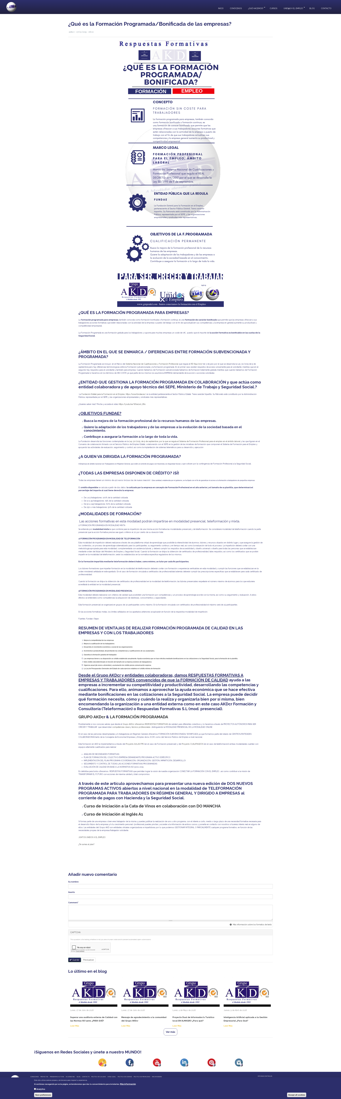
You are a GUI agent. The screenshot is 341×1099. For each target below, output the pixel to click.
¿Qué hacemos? (254, 8)
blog (78, 1076)
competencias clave (121, 727)
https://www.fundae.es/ (136, 394)
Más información (128, 1084)
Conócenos (236, 8)
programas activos (57, 1076)
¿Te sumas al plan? (86, 844)
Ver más (170, 1032)
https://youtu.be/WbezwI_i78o (132, 404)
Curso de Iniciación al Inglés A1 (113, 814)
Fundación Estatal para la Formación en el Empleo (103, 394)
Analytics (40, 1089)
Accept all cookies (296, 1095)
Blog (312, 8)
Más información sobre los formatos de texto (252, 924)
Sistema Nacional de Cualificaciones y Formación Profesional (152, 364)
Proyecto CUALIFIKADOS (192, 744)
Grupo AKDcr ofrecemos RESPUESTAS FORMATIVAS (145, 724)
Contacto (326, 8)
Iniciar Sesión (157, 1076)
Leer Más (74, 1026)
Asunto (71, 892)
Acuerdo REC (70, 1076)
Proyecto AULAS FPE (135, 744)
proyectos (44, 1076)
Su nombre (73, 882)
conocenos (34, 1076)
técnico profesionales (140, 727)
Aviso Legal (111, 1076)
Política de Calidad (98, 1076)
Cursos (273, 8)
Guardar (75, 960)
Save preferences (43, 1095)
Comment (73, 903)
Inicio (221, 8)
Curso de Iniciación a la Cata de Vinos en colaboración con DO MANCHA (153, 806)
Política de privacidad (142, 1076)
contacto (86, 1076)
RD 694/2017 (196, 364)
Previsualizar (88, 960)
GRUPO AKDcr (91, 717)
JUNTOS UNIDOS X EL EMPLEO (92, 837)
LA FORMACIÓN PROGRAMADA (139, 717)
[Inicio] (11, 7)
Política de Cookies (125, 1076)
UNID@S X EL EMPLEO (291, 8)
